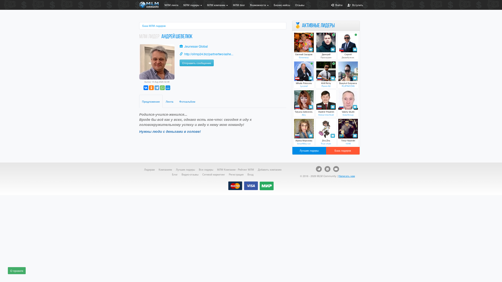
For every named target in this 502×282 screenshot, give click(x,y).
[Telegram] (157, 87)
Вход (250, 174)
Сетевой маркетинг (213, 174)
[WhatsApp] (162, 87)
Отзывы (299, 5)
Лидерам (149, 169)
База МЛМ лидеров (154, 26)
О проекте (16, 271)
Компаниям (165, 169)
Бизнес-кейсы (282, 5)
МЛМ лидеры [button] (191, 5)
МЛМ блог (239, 5)
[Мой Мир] (168, 87)
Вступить (357, 5)
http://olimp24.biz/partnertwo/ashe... (208, 54)
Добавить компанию (270, 169)
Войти (338, 5)
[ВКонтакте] (146, 87)
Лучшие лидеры (309, 150)
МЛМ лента (171, 5)
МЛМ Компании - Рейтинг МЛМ (235, 169)
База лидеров (343, 150)
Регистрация (236, 174)
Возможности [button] (258, 5)
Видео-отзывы (190, 174)
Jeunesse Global (196, 46)
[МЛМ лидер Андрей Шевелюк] (157, 61)
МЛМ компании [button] (216, 5)
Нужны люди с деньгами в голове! (170, 132)
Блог (175, 174)
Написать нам (346, 176)
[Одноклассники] (151, 87)
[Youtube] (336, 169)
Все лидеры (206, 169)
